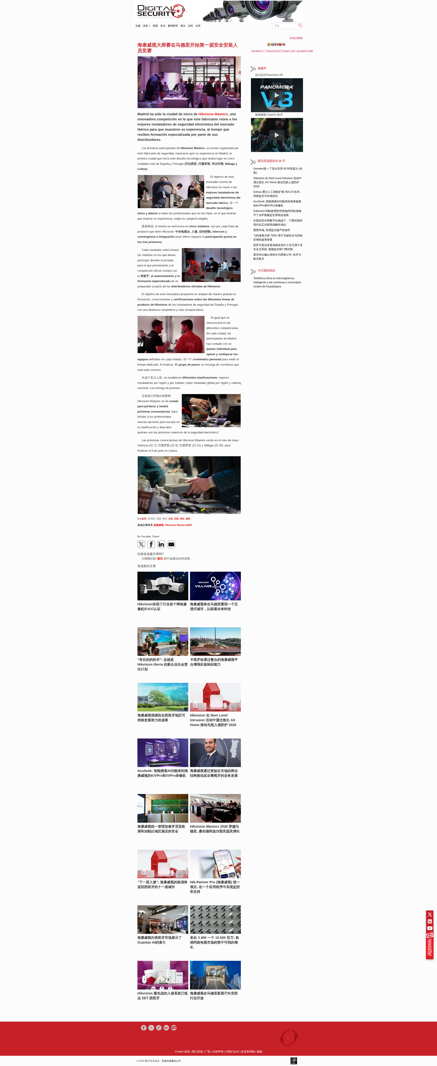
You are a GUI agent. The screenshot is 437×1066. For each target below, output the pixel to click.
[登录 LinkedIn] (430, 921)
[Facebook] (151, 544)
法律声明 (217, 1051)
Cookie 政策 (182, 1051)
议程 (190, 25)
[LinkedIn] (161, 544)
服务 (188, 518)
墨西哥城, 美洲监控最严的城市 (271, 230)
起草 (144, 518)
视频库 (262, 68)
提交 (300, 26)
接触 (259, 1051)
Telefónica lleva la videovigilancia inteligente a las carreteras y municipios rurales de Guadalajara (277, 282)
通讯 (160, 558)
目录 (198, 25)
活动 (170, 518)
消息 (146, 25)
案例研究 (173, 25)
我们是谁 (197, 1051)
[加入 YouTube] (430, 928)
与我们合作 (232, 1051)
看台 (183, 25)
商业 (182, 518)
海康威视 (158, 525)
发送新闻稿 (248, 1051)
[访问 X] (430, 914)
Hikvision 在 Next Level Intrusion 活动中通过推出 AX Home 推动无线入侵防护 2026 (277, 182)
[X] (141, 544)
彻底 (155, 25)
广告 (207, 1051)
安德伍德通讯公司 (171, 1061)
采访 (162, 25)
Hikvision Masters (213, 114)
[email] (171, 544)
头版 (137, 25)
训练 (176, 518)
